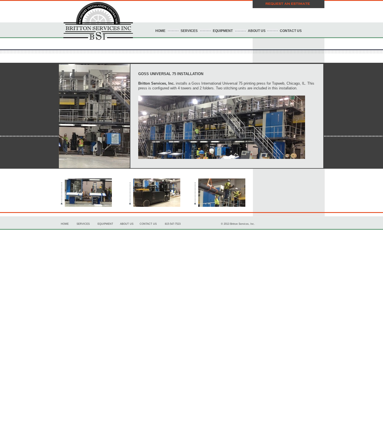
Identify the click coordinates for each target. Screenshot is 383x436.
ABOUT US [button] (256, 31)
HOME (160, 31)
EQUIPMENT (105, 223)
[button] (288, 3)
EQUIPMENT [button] (222, 31)
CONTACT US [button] (290, 31)
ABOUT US (126, 223)
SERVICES (189, 31)
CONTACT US (148, 223)
